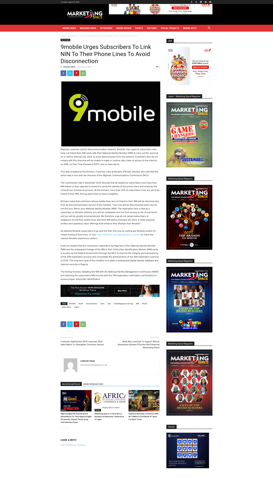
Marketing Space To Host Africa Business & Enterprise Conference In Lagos (109, 416)
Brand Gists (189, 28)
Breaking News (88, 28)
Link (109, 303)
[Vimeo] (201, 2)
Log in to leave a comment (73, 445)
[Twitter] (196, 2)
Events (139, 28)
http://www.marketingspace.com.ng (93, 365)
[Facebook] (191, 2)
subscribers (66, 307)
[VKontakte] (205, 2)
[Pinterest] (76, 73)
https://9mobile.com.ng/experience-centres (119, 234)
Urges (76, 307)
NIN (137, 303)
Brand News (69, 28)
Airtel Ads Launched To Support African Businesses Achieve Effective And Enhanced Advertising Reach (139, 344)
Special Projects (170, 28)
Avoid (81, 303)
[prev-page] (62, 428)
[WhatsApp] (83, 73)
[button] (209, 28)
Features (152, 28)
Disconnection (91, 303)
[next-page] (67, 428)
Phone (144, 303)
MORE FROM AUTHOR (93, 384)
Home (63, 36)
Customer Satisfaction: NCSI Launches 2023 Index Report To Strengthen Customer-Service (82, 343)
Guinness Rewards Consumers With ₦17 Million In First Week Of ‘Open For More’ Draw (144, 416)
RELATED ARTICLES (71, 384)
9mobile (72, 303)
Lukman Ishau (69, 67)
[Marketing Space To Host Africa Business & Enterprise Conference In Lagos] (110, 400)
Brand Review (123, 28)
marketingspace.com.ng (123, 303)
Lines (102, 303)
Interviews (106, 28)
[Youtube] (210, 2)
